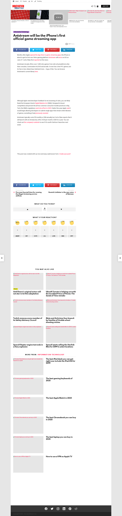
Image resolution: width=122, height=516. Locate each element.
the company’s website (31, 122)
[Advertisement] (44, 86)
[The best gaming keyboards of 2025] (28, 386)
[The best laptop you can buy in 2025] (28, 444)
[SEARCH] (95, 6)
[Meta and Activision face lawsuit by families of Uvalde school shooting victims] (61, 307)
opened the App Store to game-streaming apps (45, 55)
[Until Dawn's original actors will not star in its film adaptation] (28, 281)
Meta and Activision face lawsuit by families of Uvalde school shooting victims (60, 320)
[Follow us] (92, 6)
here (36, 71)
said (68, 108)
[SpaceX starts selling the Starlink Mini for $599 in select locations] (61, 334)
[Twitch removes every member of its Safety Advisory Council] (28, 307)
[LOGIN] (98, 6)
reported (37, 60)
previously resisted (41, 113)
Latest (17, 1)
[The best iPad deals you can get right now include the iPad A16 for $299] (28, 366)
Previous (11, 19)
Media (15, 289)
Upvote (27, 209)
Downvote (61, 209)
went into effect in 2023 (43, 108)
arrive (60, 57)
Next (110, 19)
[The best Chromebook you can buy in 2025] (28, 425)
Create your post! (65, 154)
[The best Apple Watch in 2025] (28, 405)
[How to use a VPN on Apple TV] (28, 464)
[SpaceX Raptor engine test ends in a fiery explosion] (28, 334)
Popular (24, 1)
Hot (32, 1)
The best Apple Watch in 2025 (59, 398)
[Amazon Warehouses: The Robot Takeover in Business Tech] (58, 17)
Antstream (52, 57)
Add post (106, 6)
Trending (39, 1)
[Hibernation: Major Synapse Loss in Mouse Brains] (77, 15)
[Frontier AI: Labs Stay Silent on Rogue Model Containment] (96, 15)
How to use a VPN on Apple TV (59, 457)
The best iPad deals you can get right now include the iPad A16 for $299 (60, 361)
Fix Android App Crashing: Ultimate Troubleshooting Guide (38, 22)
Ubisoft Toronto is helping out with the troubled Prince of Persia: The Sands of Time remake (61, 294)
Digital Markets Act (41, 103)
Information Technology (51, 355)
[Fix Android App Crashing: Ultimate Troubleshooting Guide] (39, 15)
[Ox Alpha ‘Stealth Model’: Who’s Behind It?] (20, 15)
